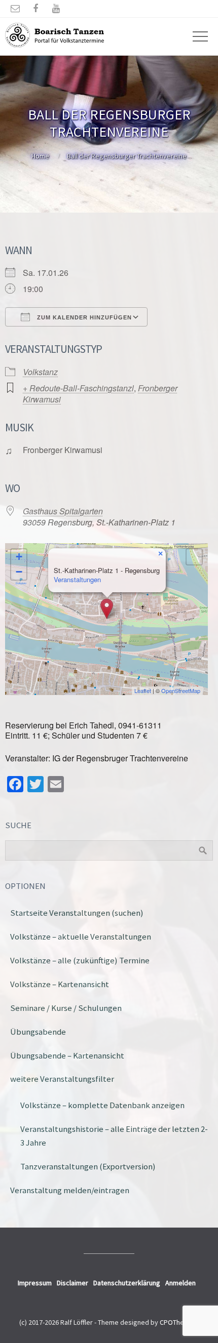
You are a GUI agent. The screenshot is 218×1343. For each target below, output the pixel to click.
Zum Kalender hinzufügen (83, 317)
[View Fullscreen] (194, 556)
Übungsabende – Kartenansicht (67, 1055)
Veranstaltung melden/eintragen (69, 1190)
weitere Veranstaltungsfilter (62, 1078)
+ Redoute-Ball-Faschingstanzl (78, 388)
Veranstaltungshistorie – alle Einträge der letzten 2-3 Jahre (114, 1135)
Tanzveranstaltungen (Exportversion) (88, 1166)
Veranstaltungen (77, 579)
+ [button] (19, 556)
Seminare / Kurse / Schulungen (66, 1007)
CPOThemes (178, 1322)
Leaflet (142, 690)
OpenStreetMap (180, 690)
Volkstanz (40, 372)
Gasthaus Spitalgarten (63, 511)
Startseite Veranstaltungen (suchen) (76, 912)
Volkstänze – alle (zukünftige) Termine (80, 960)
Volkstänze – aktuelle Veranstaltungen (80, 936)
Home (40, 155)
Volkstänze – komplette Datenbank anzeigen (102, 1105)
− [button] (19, 571)
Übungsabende (38, 1031)
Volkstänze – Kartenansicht (59, 984)
